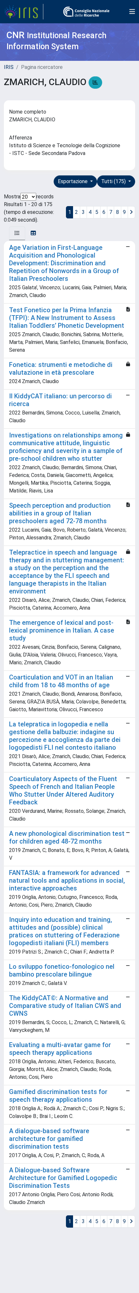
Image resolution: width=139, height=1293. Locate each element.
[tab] (17, 233)
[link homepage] (23, 11)
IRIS (9, 67)
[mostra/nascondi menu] (132, 11)
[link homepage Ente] (86, 11)
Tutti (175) (114, 181)
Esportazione (73, 181)
